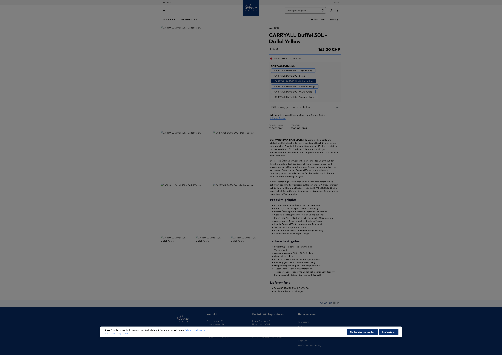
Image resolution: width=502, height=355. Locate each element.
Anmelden (166, 2)
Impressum (303, 322)
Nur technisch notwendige (362, 332)
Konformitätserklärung (309, 345)
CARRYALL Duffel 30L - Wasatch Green (294, 97)
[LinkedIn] (337, 303)
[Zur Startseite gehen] (251, 8)
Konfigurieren (388, 332)
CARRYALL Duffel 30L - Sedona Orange (294, 86)
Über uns (302, 340)
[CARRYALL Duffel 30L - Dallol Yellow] (212, 77)
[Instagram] (334, 303)
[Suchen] (323, 10)
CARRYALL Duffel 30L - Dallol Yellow (294, 81)
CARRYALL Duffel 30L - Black (289, 75)
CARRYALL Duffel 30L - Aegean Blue (293, 70)
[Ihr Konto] (331, 10)
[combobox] (302, 10)
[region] (212, 147)
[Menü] (164, 10)
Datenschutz (110, 334)
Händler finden (278, 118)
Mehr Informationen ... (195, 330)
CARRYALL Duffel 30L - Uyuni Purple (293, 91)
